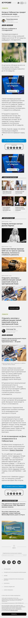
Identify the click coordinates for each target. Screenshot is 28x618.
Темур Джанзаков (12, 19)
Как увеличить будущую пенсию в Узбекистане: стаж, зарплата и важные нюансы (13, 505)
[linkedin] (19, 562)
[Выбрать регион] (18, 3)
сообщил (5, 379)
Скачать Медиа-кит (9, 586)
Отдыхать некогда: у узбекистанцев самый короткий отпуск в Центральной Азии (11, 281)
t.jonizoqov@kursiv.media (12, 22)
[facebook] (4, 562)
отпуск (4, 335)
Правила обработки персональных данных (14, 580)
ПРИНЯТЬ (14, 614)
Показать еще (14, 308)
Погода (4, 25)
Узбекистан (9, 25)
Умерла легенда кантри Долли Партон (12, 225)
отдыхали (16, 469)
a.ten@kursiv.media (10, 332)
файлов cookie (14, 610)
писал (15, 129)
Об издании (7, 569)
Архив (5, 575)
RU (22, 3)
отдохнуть (16, 456)
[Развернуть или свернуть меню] (25, 3)
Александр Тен (11, 329)
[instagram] (9, 562)
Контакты (6, 583)
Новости (5, 8)
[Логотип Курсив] (6, 2)
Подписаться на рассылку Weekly (12, 553)
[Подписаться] (25, 555)
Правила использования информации (15, 572)
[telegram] (14, 562)
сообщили (5, 40)
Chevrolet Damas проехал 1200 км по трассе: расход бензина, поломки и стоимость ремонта (13, 252)
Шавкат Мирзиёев (16, 450)
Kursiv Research (8, 590)
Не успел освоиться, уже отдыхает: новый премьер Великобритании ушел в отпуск (13, 513)
